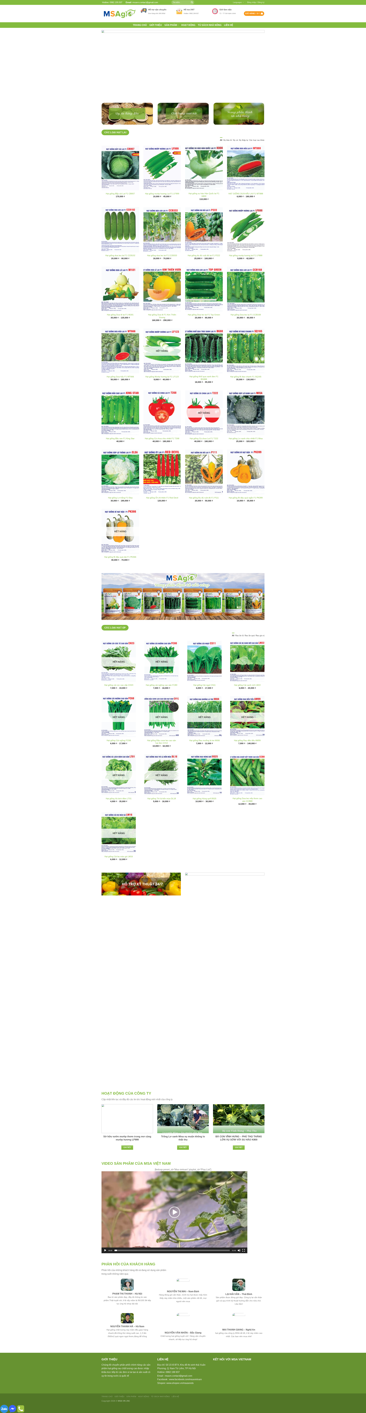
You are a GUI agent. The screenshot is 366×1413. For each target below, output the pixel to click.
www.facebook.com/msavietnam (185, 1389)
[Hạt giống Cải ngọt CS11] (204, 671)
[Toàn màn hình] (243, 1260)
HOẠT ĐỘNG (188, 25)
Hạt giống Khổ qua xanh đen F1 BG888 (203, 387)
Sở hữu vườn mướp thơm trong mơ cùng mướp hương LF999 (127, 1148)
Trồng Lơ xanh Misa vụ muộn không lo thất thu (183, 1148)
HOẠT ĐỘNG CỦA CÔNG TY (126, 1103)
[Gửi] (192, 2)
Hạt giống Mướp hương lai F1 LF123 (162, 386)
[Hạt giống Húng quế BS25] (204, 784)
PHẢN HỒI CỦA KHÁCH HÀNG (128, 1274)
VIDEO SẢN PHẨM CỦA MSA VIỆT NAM (136, 1173)
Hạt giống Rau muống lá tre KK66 (204, 750)
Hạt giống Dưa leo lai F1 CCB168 (246, 325)
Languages (237, 2)
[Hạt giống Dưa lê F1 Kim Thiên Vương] (162, 299)
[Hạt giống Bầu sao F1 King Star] (120, 422)
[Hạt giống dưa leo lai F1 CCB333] (162, 239)
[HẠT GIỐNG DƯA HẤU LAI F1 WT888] (246, 177)
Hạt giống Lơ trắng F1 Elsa (120, 508)
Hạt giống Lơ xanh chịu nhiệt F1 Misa (246, 448)
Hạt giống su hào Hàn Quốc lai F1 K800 (204, 204)
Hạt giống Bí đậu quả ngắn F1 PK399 (246, 508)
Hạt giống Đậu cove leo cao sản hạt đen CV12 (161, 751)
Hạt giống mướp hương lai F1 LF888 (245, 265)
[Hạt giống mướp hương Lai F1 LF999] (162, 177)
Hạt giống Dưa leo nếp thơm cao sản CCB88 (247, 809)
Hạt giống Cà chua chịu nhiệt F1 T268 (162, 448)
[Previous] (108, 70)
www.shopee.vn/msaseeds (180, 1393)
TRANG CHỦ (140, 25)
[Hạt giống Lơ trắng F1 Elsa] (120, 482)
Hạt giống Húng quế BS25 (204, 808)
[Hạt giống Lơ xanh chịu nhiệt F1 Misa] (246, 422)
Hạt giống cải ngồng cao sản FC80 (161, 695)
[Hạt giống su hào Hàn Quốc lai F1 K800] (204, 177)
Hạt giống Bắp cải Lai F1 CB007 (120, 203)
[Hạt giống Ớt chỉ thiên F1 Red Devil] (162, 482)
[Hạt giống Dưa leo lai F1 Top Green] (204, 299)
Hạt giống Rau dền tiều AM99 (247, 750)
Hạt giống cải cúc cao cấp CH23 (118, 695)
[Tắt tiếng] (239, 1260)
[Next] (257, 70)
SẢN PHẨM (170, 25)
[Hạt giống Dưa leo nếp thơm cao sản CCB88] (247, 784)
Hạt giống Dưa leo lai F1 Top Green (204, 325)
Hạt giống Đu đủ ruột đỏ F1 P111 (204, 508)
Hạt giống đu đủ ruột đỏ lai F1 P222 (204, 265)
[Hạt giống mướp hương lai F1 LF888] (246, 239)
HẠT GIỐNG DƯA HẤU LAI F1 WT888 (245, 203)
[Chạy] (105, 1260)
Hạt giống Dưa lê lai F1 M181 (120, 325)
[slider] (172, 1260)
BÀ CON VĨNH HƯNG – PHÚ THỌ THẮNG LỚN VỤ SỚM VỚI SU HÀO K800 (238, 1148)
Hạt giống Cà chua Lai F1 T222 (204, 448)
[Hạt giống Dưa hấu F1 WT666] (120, 360)
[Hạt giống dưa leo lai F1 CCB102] (120, 239)
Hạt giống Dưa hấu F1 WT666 (120, 386)
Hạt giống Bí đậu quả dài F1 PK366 (120, 567)
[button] (174, 1222)
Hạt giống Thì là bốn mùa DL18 (161, 808)
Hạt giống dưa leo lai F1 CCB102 (120, 265)
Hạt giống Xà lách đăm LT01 (119, 808)
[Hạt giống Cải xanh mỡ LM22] (247, 671)
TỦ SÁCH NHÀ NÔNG (209, 25)
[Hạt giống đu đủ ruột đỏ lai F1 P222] (204, 239)
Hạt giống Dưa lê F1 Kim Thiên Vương (162, 325)
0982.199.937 (116, 2)
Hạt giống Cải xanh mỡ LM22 (247, 695)
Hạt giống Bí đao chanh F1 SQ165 (245, 386)
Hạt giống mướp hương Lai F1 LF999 (162, 203)
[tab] (221, 150)
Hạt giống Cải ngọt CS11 (204, 695)
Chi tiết (127, 1157)
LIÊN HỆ (228, 25)
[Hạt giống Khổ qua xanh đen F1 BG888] (204, 360)
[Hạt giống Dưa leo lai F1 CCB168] (246, 299)
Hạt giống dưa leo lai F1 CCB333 (162, 265)
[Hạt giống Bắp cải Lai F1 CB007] (120, 177)
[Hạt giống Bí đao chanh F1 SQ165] (246, 360)
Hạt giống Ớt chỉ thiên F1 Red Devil (162, 508)
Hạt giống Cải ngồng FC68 (119, 750)
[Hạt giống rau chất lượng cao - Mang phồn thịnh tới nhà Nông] (119, 13)
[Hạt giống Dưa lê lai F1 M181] (120, 299)
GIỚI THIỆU (155, 25)
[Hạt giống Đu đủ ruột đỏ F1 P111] (204, 482)
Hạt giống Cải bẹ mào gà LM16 (119, 866)
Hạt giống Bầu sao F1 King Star (120, 448)
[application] (174, 1222)
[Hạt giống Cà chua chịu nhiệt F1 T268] (162, 422)
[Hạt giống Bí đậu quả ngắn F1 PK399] (246, 482)
